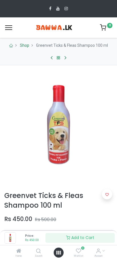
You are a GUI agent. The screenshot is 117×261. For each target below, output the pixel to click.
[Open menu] (58, 252)
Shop (24, 45)
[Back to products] (58, 58)
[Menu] (9, 28)
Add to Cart (82, 237)
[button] (107, 194)
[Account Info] (98, 251)
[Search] (38, 251)
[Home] (18, 251)
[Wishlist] (78, 251)
